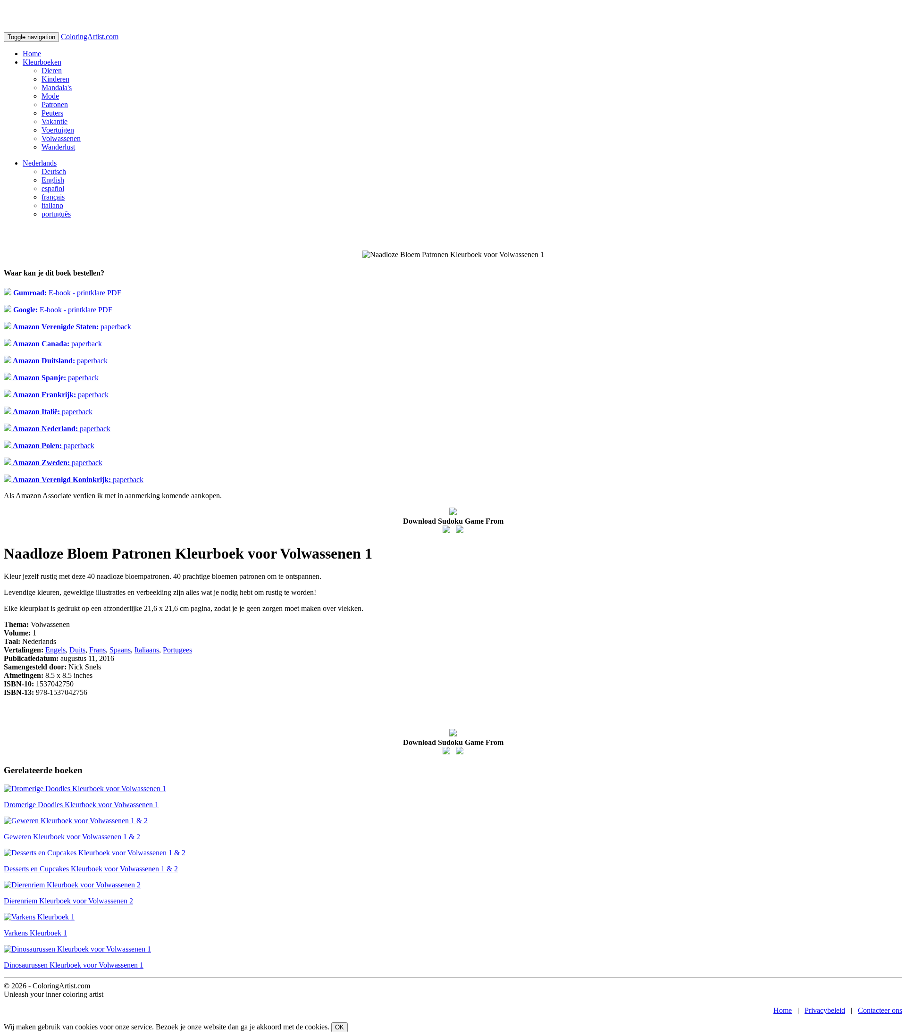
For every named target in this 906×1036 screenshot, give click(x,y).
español (53, 188)
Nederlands (40, 163)
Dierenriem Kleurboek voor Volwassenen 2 (68, 901)
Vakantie (54, 121)
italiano (52, 205)
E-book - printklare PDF (66, 293)
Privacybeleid (825, 1010)
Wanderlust (58, 147)
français (53, 197)
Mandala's (57, 88)
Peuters (52, 113)
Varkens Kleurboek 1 (35, 933)
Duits (77, 650)
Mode (50, 96)
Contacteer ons (880, 1010)
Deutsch (54, 171)
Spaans (120, 650)
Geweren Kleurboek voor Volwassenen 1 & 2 (72, 837)
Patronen (55, 104)
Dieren (52, 71)
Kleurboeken (42, 62)
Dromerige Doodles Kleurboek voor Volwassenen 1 (81, 805)
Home (32, 54)
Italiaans (146, 650)
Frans (97, 650)
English (53, 180)
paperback (71, 327)
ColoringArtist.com (89, 37)
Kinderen (55, 79)
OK (339, 1027)
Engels (55, 650)
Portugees (177, 650)
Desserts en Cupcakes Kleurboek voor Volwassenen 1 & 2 (91, 869)
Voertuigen (58, 130)
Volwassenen (61, 138)
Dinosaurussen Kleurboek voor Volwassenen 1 (73, 965)
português (56, 214)
